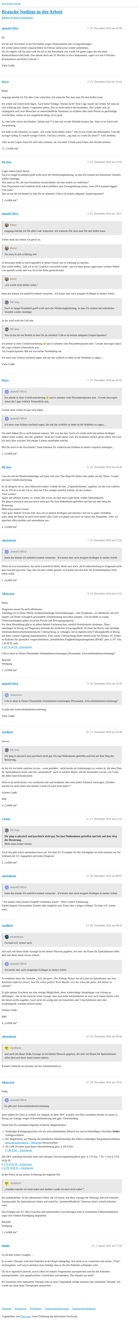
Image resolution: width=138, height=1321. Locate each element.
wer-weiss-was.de (11, 3)
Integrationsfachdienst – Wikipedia (23, 1142)
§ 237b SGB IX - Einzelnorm (17, 1168)
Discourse (25, 1316)
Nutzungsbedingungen (57, 1308)
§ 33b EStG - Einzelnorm (18, 1150)
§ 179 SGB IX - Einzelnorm (17, 1164)
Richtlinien (36, 1308)
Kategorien (21, 1308)
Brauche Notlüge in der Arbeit (32, 11)
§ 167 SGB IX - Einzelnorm (17, 647)
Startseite (6, 1308)
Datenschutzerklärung (84, 1308)
